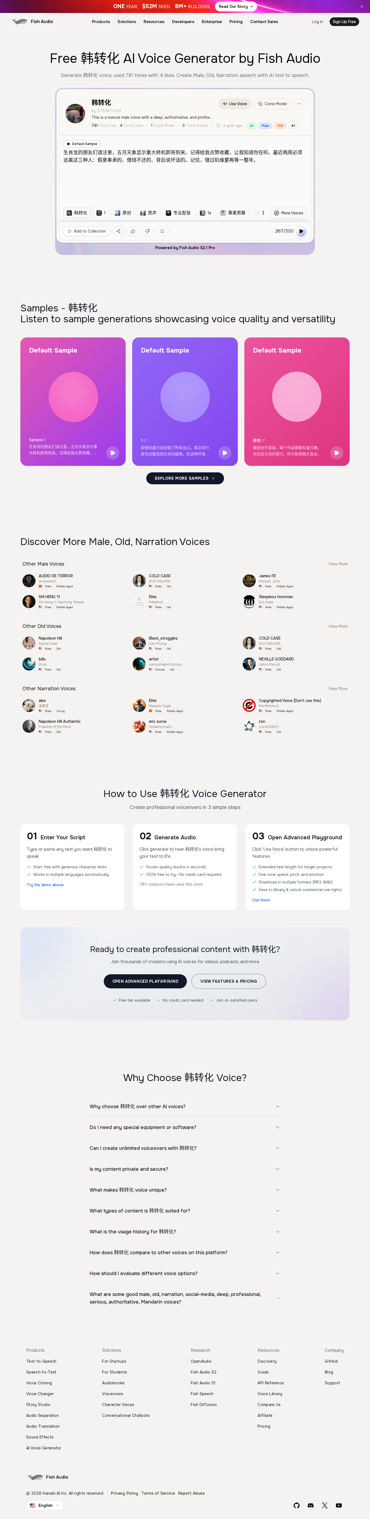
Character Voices (118, 1404)
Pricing (236, 21)
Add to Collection (90, 231)
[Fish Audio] (19, 21)
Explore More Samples (182, 478)
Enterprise (212, 21)
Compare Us (269, 1404)
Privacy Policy (124, 1493)
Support (332, 1383)
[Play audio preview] (112, 452)
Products (101, 21)
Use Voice (238, 103)
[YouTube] (339, 1505)
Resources (154, 21)
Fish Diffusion (204, 1404)
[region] (163, 213)
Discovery (267, 1361)
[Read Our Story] (185, 6)
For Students (114, 1372)
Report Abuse (191, 1493)
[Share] (118, 231)
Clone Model (276, 103)
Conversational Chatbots (126, 1415)
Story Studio (38, 1404)
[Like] (133, 231)
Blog (329, 1372)
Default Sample (84, 144)
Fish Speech (202, 1393)
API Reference (271, 1383)
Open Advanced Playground (145, 981)
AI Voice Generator (43, 1448)
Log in (317, 21)
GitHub (331, 1361)
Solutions (127, 21)
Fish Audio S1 (203, 1383)
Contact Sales (264, 21)
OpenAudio (201, 1361)
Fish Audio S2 (203, 1372)
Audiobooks (113, 1383)
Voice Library (270, 1393)
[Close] (362, 6)
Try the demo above (45, 884)
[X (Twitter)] (325, 1505)
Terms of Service (158, 1493)
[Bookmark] (162, 231)
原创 (257, 440)
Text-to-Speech (41, 1361)
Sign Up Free (344, 21)
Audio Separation (42, 1415)
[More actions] (299, 103)
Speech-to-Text (41, 1372)
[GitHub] (296, 1505)
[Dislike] (147, 231)
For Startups (114, 1361)
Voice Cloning (39, 1383)
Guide (263, 1372)
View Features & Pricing (228, 981)
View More (338, 564)
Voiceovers (112, 1393)
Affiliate (265, 1415)
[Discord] (311, 1505)
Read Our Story (233, 6)
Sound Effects (40, 1437)
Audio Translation (43, 1426)
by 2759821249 (106, 110)
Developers (183, 21)
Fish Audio (42, 21)
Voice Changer (40, 1393)
